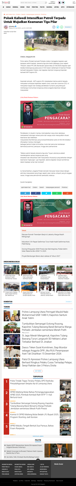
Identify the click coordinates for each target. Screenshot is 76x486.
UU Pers (21, 480)
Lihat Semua (38, 371)
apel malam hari (10, 14)
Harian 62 (5, 469)
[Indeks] (59, 2)
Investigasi (18, 471)
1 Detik (42, 464)
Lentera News (19, 474)
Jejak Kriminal (44, 467)
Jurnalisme (30, 464)
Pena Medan (5, 474)
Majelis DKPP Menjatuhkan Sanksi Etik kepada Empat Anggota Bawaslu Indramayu (24, 446)
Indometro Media (7, 464)
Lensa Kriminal (32, 474)
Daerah (8, 7)
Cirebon (18, 14)
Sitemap (33, 480)
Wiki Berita (30, 467)
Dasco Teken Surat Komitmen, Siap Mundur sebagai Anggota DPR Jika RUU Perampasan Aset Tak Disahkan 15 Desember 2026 (45, 350)
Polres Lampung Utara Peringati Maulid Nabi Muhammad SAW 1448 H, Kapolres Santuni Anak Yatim (45, 315)
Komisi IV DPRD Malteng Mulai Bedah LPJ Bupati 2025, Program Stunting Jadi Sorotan (34, 415)
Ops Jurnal (30, 469)
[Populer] (63, 2)
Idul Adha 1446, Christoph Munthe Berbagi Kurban (22, 457)
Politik (42, 7)
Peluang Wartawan (49, 480)
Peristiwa (35, 7)
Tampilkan (68, 301)
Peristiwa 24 (5, 467)
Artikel (56, 7)
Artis (62, 7)
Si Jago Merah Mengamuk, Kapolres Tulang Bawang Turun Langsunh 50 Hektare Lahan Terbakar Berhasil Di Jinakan (44, 338)
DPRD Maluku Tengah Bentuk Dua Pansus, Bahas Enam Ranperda (32, 427)
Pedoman (40, 480)
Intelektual (43, 471)
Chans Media (18, 467)
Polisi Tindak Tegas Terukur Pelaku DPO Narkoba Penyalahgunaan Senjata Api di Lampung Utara (31, 382)
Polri (28, 7)
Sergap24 (30, 471)
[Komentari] (67, 193)
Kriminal (15, 7)
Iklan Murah (59, 480)
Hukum (22, 7)
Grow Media (43, 469)
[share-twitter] (57, 27)
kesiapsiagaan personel (33, 14)
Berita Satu (5, 471)
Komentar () (68, 27)
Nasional (49, 7)
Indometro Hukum (20, 464)
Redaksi (15, 480)
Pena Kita (17, 469)
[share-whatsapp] (61, 27)
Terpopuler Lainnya (38, 436)
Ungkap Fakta (44, 474)
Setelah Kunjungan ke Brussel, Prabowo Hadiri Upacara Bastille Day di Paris (24, 452)
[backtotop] (38, 460)
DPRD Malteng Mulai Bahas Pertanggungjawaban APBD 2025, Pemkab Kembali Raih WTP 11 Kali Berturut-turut (32, 394)
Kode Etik (27, 480)
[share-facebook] (53, 27)
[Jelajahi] (74, 2)
